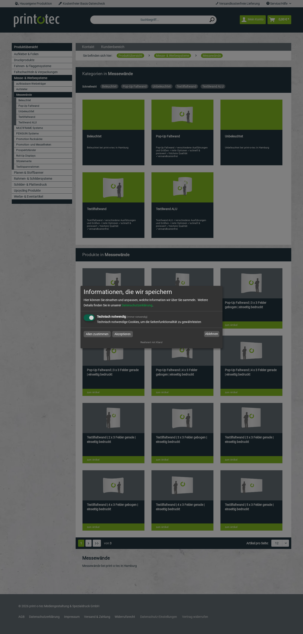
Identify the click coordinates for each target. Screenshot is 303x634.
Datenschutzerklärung (137, 305)
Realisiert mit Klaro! (151, 342)
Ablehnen (211, 334)
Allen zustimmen (97, 334)
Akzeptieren (122, 334)
